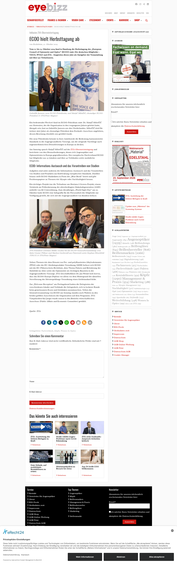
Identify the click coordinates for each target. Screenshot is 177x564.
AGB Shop (119, 341)
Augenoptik (119, 240)
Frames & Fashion (57, 20)
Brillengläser (76, 508)
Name (31, 381)
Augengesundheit (138, 236)
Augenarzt (126, 236)
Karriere (124, 20)
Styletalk (137, 297)
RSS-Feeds (119, 327)
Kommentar (34, 349)
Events (110, 20)
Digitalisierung (134, 259)
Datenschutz (119, 337)
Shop (137, 20)
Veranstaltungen (44, 27)
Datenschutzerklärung (134, 126)
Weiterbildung (124, 300)
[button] (43, 322)
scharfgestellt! (35, 20)
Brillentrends (121, 256)
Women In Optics (68, 331)
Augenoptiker (131, 241)
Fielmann (124, 272)
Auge (116, 236)
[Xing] (144, 4)
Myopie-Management (130, 285)
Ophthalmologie (141, 288)
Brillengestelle (124, 247)
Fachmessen (126, 265)
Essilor (129, 262)
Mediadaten (130, 13)
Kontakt (122, 13)
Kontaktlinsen (127, 275)
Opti (116, 291)
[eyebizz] (47, 9)
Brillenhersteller (135, 250)
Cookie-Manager (121, 355)
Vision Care (78, 20)
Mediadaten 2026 (121, 330)
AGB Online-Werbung (124, 344)
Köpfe (57, 331)
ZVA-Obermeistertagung (82, 149)
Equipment (118, 262)
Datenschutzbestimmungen (41, 408)
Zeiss (129, 304)
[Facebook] (136, 4)
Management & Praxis (128, 280)
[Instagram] (140, 4)
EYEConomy (95, 20)
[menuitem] (35, 20)
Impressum (119, 334)
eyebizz (30, 27)
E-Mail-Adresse (35, 392)
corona (118, 259)
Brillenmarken (128, 253)
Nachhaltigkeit (123, 288)
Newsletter (140, 13)
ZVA (137, 303)
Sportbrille (123, 297)
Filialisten (135, 272)
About (116, 13)
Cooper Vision (138, 256)
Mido (115, 285)
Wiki (147, 13)
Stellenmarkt (76, 516)
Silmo (131, 294)
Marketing (140, 282)
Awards (128, 243)
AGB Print (118, 348)
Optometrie (129, 291)
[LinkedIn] (148, 4)
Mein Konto (108, 13)
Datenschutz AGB (122, 351)
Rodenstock (121, 295)
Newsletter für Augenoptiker (127, 320)
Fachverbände (47, 331)
